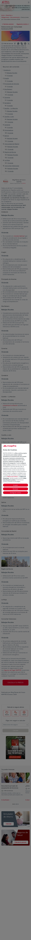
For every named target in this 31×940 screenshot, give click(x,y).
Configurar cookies (15, 492)
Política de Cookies (12, 476)
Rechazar (15, 489)
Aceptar (15, 485)
